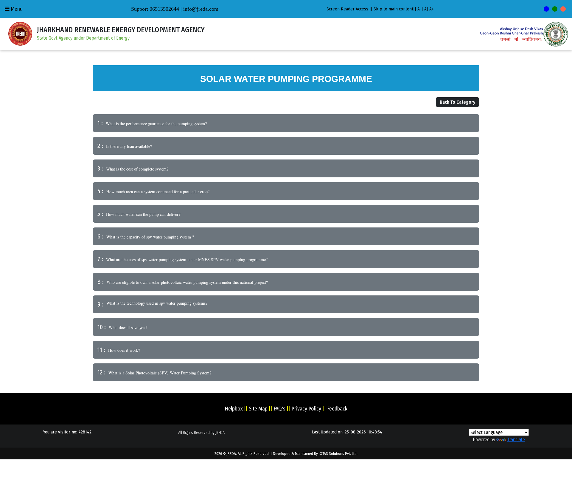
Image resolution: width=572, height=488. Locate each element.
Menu (16, 9)
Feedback (337, 408)
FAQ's (279, 408)
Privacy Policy (306, 408)
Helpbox (234, 408)
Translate (516, 439)
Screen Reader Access (347, 9)
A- (419, 9)
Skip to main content (393, 9)
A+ (431, 9)
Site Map (258, 408)
